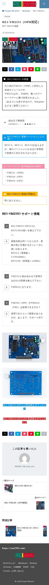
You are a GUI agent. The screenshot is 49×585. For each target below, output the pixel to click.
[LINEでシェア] (37, 69)
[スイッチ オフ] (36, 4)
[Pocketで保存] (24, 69)
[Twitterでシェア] (5, 69)
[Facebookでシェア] (11, 69)
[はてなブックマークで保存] (18, 69)
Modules (7, 16)
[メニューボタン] (4, 4)
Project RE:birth (28, 581)
